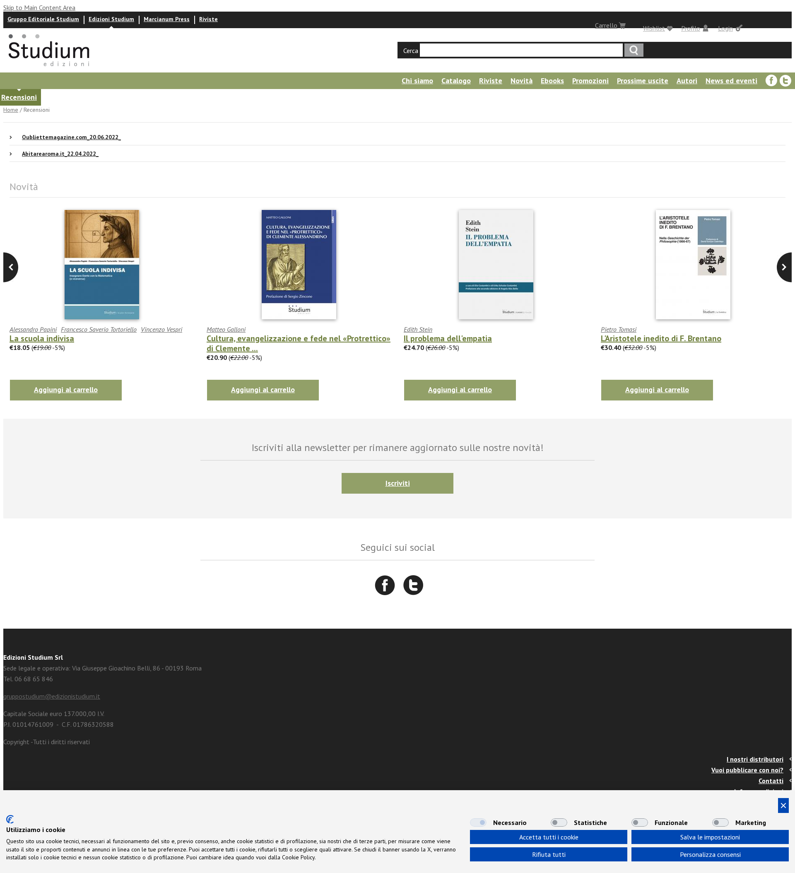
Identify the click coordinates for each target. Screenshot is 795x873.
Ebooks (552, 80)
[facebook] (771, 81)
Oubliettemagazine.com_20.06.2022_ (71, 137)
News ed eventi (731, 80)
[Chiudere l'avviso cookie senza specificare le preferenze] (783, 805)
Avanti (10, 267)
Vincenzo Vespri (161, 329)
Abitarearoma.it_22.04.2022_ (60, 153)
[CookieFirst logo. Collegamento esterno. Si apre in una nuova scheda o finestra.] (10, 819)
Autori (687, 80)
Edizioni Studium (111, 19)
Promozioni (590, 80)
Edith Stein (418, 329)
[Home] (49, 69)
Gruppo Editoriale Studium (43, 19)
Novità (521, 80)
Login (725, 28)
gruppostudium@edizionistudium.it (51, 696)
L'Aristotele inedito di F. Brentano (661, 338)
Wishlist (654, 28)
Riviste (208, 19)
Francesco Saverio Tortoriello (99, 329)
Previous (784, 267)
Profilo (690, 28)
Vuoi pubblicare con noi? (747, 770)
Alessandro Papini (33, 329)
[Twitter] (785, 81)
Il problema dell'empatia (448, 338)
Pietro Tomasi (618, 329)
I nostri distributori (755, 759)
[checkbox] (478, 822)
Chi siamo (417, 80)
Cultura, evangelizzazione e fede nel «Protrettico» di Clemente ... (298, 343)
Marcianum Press (167, 19)
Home (10, 109)
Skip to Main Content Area (39, 7)
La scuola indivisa (42, 338)
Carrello (606, 25)
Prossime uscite (642, 80)
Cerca (410, 50)
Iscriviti (397, 483)
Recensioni (19, 97)
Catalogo (456, 80)
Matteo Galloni (226, 329)
